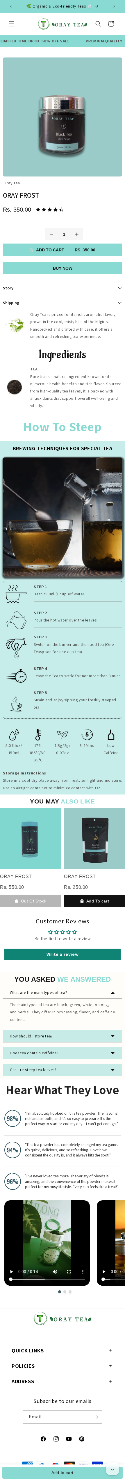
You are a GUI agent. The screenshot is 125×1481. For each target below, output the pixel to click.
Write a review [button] (62, 954)
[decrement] (51, 234)
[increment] (77, 234)
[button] (11, 23)
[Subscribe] (95, 1417)
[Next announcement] (114, 6)
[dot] (59, 1291)
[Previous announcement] (10, 6)
